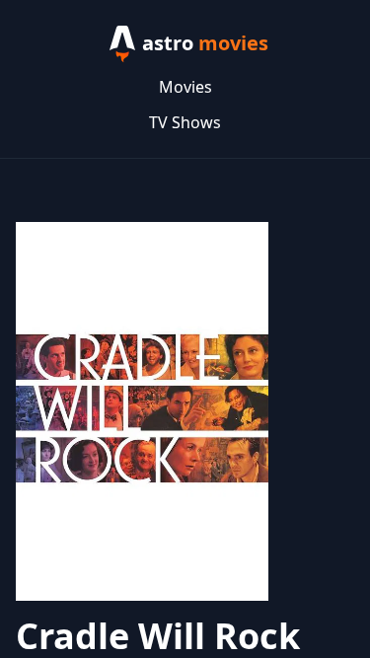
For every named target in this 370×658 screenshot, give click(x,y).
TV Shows (185, 122)
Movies (185, 87)
